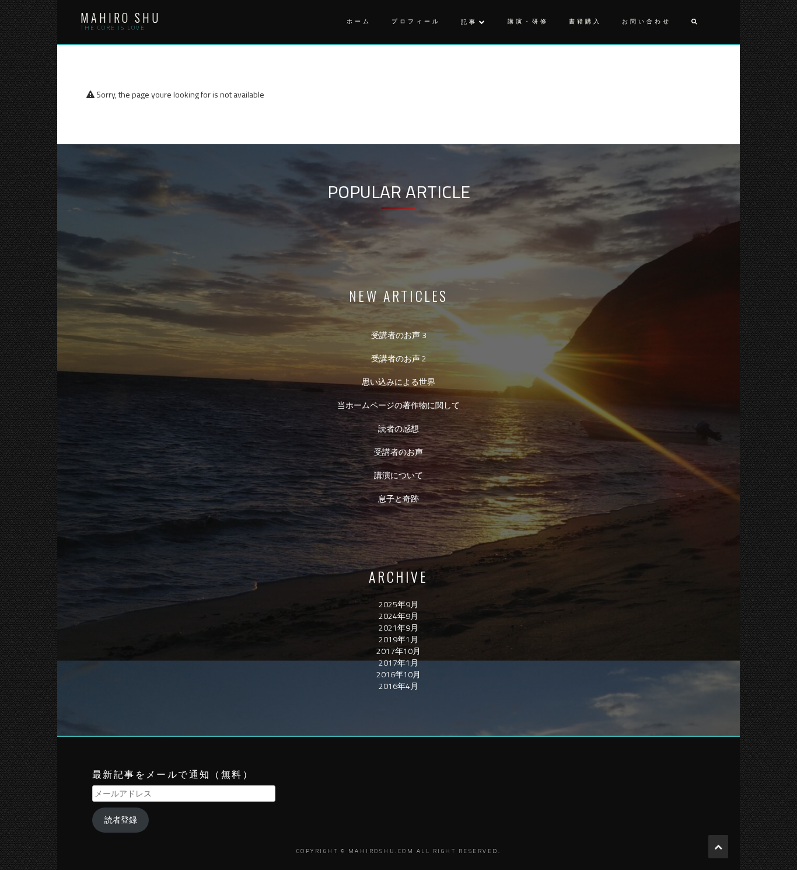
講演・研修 (528, 21)
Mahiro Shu (120, 17)
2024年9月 (398, 616)
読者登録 (120, 819)
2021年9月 (398, 627)
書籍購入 (585, 21)
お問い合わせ (646, 21)
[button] (693, 22)
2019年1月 (398, 639)
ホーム (359, 21)
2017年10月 (398, 651)
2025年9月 (398, 604)
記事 (469, 22)
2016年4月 (398, 686)
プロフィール (416, 21)
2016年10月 (398, 674)
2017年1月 (398, 662)
